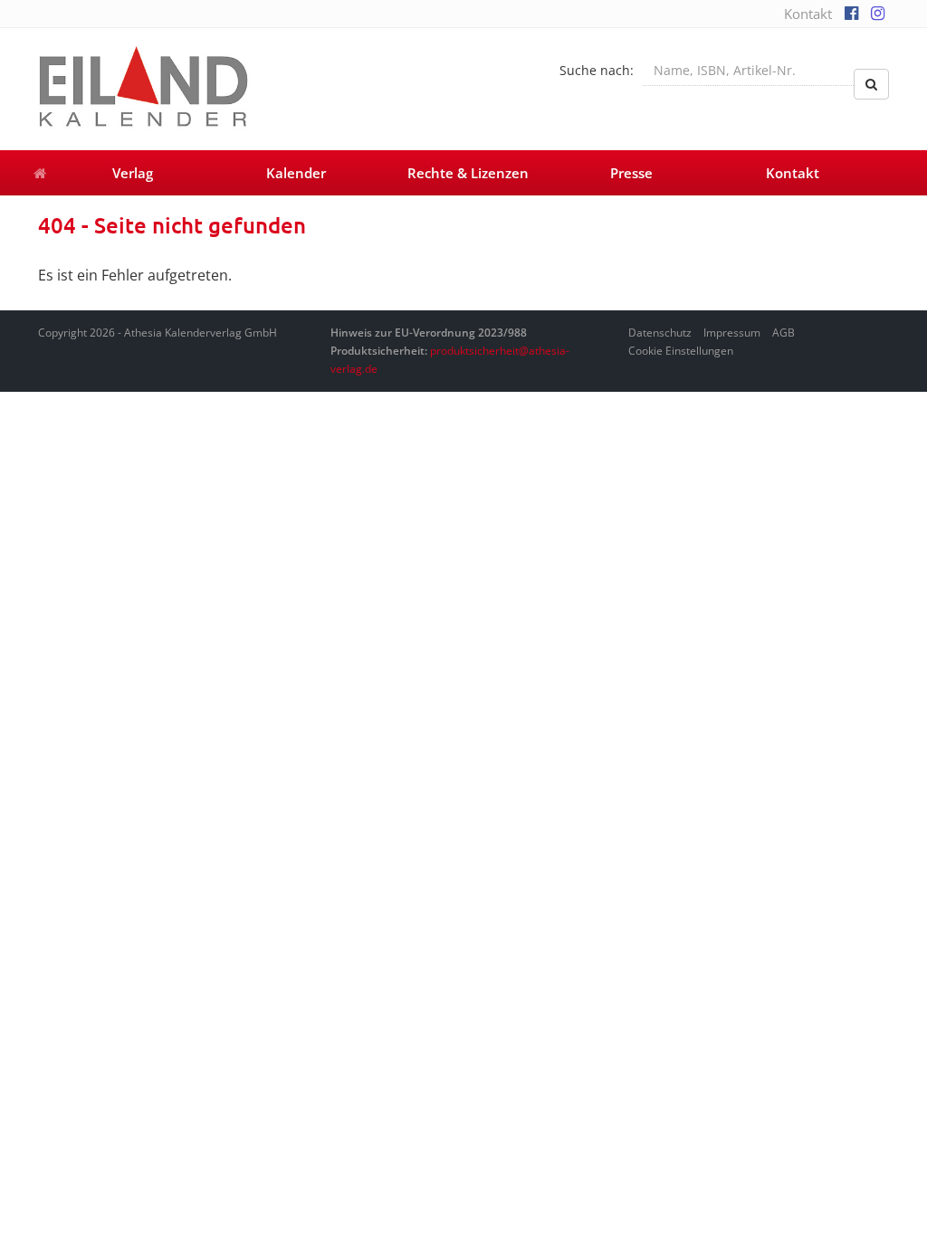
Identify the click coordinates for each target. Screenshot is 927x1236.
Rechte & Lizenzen (468, 173)
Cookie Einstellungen (680, 350)
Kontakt (808, 14)
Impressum (731, 332)
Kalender (296, 173)
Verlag (132, 173)
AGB (783, 332)
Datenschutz (660, 332)
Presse (631, 173)
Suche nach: (596, 70)
